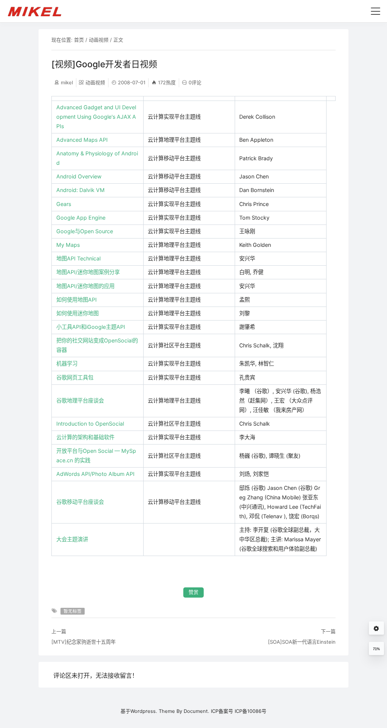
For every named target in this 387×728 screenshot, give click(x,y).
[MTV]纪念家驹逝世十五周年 (83, 642)
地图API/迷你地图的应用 (85, 286)
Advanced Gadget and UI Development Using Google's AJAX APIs (96, 116)
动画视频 (98, 40)
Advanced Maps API (82, 139)
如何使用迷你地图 (77, 313)
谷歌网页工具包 (74, 377)
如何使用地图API (76, 299)
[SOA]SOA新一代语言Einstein (302, 642)
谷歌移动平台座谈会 (80, 502)
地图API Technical (78, 258)
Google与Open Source (84, 231)
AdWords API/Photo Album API (95, 474)
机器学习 (66, 363)
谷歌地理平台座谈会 (80, 400)
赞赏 (193, 592)
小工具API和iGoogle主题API (90, 327)
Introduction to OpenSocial (90, 423)
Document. (196, 711)
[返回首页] (38, 11)
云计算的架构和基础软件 (85, 437)
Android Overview (79, 176)
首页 (79, 40)
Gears (63, 204)
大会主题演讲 (72, 539)
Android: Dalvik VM (80, 190)
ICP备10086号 (250, 711)
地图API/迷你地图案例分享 (88, 272)
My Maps (68, 245)
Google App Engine (80, 217)
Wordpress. (143, 711)
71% (376, 649)
